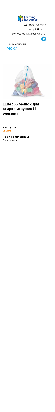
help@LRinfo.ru (37, 29)
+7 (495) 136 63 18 (35, 25)
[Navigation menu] (4, 4)
